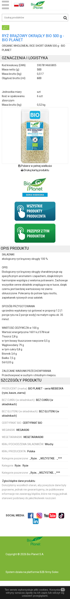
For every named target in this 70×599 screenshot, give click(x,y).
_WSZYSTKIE (46, 472)
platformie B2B (35, 572)
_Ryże (33, 472)
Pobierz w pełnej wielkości (36, 165)
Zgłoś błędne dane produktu (18, 480)
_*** (57, 472)
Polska (31, 451)
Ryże (18, 465)
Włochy (49, 444)
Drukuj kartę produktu (36, 170)
